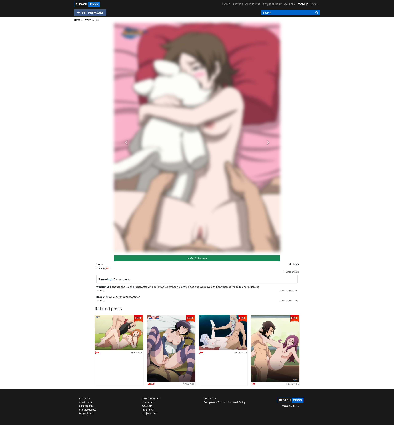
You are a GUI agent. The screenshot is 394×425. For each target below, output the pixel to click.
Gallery (289, 4)
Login (314, 4)
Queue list (252, 4)
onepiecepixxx (87, 409)
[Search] (317, 13)
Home (226, 4)
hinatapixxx (148, 402)
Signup (303, 4)
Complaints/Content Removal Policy (224, 402)
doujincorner (149, 413)
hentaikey (84, 398)
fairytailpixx (85, 413)
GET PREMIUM (92, 12)
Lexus (151, 383)
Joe (97, 352)
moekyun (146, 406)
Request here (272, 4)
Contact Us (210, 398)
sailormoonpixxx (151, 398)
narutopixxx (86, 406)
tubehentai (147, 409)
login (110, 279)
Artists (238, 4)
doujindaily (85, 402)
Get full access (198, 258)
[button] (126, 142)
